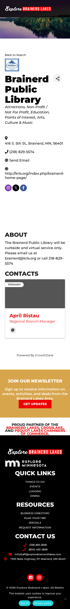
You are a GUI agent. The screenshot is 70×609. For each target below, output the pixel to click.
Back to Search (15, 54)
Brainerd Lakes (22, 428)
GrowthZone (44, 355)
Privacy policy (43, 603)
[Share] (57, 78)
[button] (63, 9)
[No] (65, 599)
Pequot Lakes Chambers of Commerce (40, 432)
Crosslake (52, 428)
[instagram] (8, 187)
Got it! (25, 603)
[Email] (13, 330)
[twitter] (15, 187)
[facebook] (23, 187)
